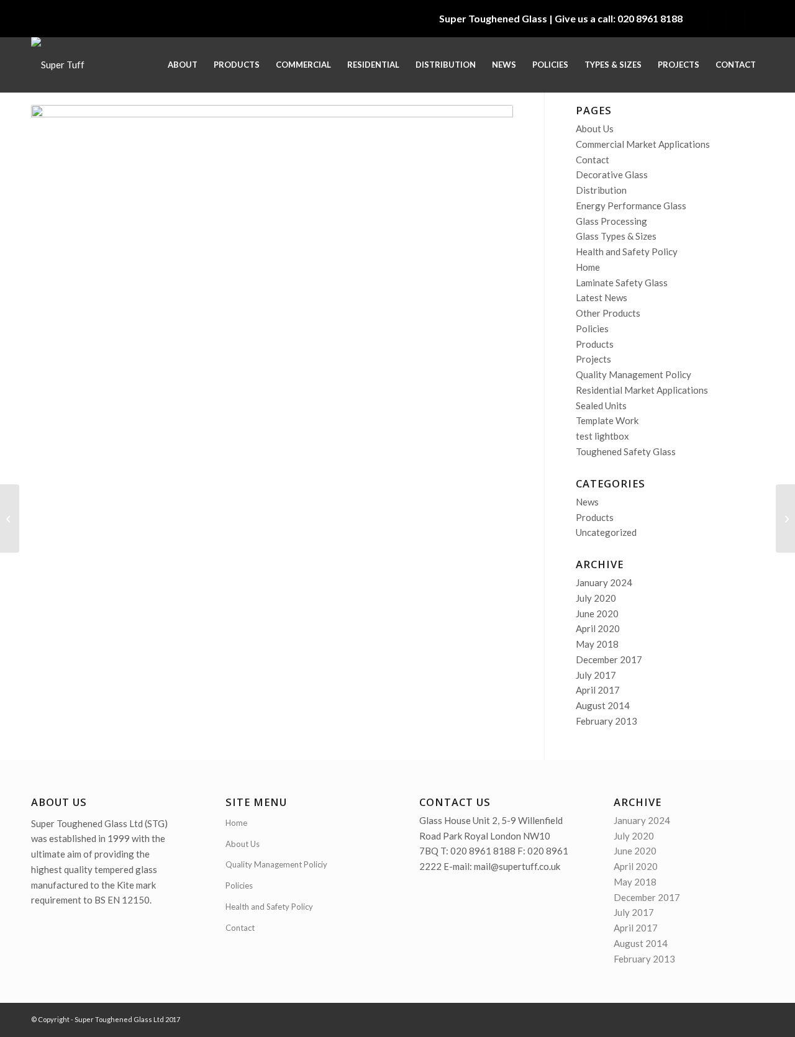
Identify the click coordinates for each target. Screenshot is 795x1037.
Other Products (608, 313)
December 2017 (609, 659)
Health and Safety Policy (627, 251)
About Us (595, 128)
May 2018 (597, 644)
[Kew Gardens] (9, 518)
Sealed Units (601, 405)
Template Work (607, 420)
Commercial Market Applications (643, 144)
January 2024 (604, 582)
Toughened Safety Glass (626, 451)
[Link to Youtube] (736, 18)
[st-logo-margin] (57, 65)
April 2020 (598, 628)
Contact (592, 159)
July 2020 (596, 598)
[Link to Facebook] (754, 18)
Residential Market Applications (642, 390)
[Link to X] (698, 18)
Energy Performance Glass (631, 205)
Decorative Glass (612, 174)
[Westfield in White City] (785, 518)
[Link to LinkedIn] (717, 18)
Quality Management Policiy (276, 864)
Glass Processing (611, 221)
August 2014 (603, 705)
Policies (592, 328)
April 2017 (598, 689)
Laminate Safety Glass (622, 282)
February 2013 (606, 721)
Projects (593, 359)
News (587, 501)
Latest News (601, 297)
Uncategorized (606, 532)
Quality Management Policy (633, 374)
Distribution (601, 190)
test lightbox (602, 436)
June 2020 (597, 613)
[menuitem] (183, 65)
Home (588, 267)
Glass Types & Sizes (616, 236)
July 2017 (596, 675)
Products (595, 344)
